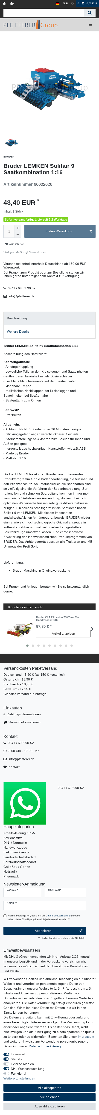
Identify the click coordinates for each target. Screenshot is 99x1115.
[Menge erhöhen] (18, 228)
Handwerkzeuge (15, 847)
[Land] (57, 3)
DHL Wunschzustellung (27, 1069)
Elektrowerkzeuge (16, 852)
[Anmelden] (5, 3)
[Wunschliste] (73, 3)
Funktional (18, 1073)
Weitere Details (18, 331)
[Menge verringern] (18, 234)
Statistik (16, 1059)
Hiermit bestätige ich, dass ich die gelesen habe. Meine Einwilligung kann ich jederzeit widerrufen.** (44, 917)
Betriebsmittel (13, 838)
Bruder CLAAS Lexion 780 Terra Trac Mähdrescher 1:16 (58, 618)
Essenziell (18, 1054)
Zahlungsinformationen (24, 714)
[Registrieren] (13, 3)
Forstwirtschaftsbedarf (19, 862)
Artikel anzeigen (63, 633)
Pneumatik (11, 876)
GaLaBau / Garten (16, 867)
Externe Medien (22, 1064)
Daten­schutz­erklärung (45, 1046)
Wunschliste (16, 244)
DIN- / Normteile (15, 842)
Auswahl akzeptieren (50, 1106)
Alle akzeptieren (49, 1088)
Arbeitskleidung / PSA (19, 833)
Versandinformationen (25, 722)
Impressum (86, 1036)
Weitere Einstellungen (19, 1078)
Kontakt (14, 767)
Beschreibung (17, 318)
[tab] (49, 318)
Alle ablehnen (49, 1097)
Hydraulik (10, 871)
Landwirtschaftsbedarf (19, 857)
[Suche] (90, 13)
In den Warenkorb (59, 231)
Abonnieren (43, 930)
